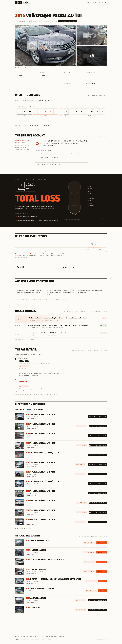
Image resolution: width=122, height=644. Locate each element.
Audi (43, 636)
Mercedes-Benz (33, 636)
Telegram (99, 639)
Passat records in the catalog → (26, 528)
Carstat (17, 639)
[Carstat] (23, 2)
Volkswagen (38, 10)
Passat (46, 10)
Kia (27, 636)
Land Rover (61, 636)
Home (88, 2)
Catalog (93, 2)
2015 (52, 10)
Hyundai (23, 636)
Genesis (48, 636)
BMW (39, 636)
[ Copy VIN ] (61, 121)
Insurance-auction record (24, 10)
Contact (100, 2)
